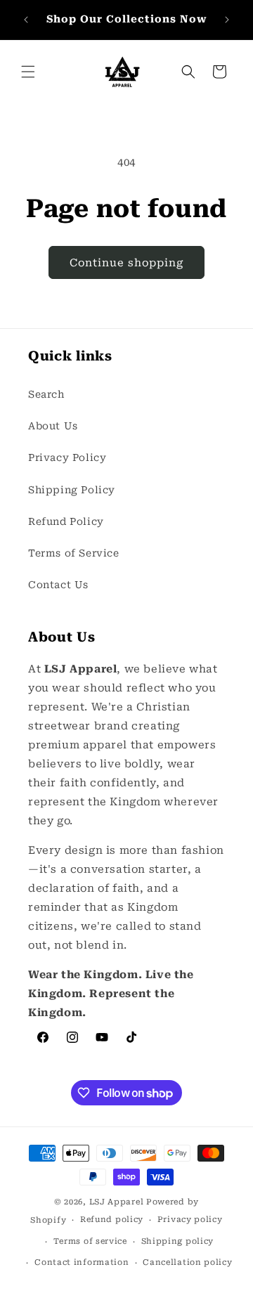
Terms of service (90, 1241)
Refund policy (111, 1219)
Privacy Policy (67, 457)
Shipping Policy (71, 489)
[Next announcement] (227, 19)
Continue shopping (126, 262)
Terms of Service (73, 553)
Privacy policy (190, 1219)
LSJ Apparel (116, 1202)
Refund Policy (66, 521)
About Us (53, 425)
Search (46, 394)
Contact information (81, 1262)
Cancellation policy (187, 1262)
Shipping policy (177, 1241)
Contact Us (58, 584)
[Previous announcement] (26, 19)
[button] (28, 71)
